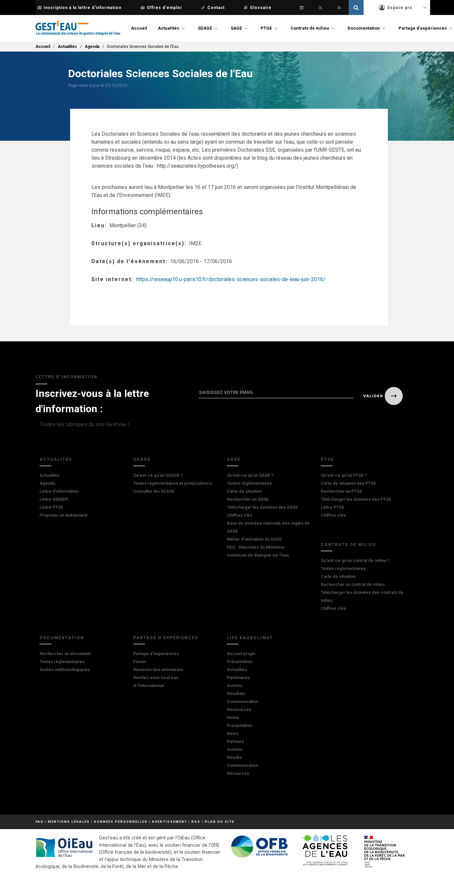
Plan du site (219, 821)
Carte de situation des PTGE (348, 483)
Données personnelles (121, 821)
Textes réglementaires (249, 483)
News (232, 733)
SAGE (236, 28)
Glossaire (261, 7)
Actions (234, 685)
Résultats (236, 693)
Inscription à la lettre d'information (82, 7)
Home (233, 717)
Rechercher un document (65, 653)
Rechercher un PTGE (341, 491)
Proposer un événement (63, 515)
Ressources (239, 709)
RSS (195, 821)
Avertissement (169, 821)
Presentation (239, 725)
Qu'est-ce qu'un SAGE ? (250, 475)
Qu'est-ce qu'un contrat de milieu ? (355, 560)
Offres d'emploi (164, 7)
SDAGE (205, 28)
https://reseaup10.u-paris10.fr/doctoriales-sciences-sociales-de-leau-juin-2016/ (230, 279)
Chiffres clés (239, 515)
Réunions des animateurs (158, 669)
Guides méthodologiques (65, 669)
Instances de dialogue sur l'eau (258, 555)
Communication (242, 701)
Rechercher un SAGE (248, 499)
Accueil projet (241, 653)
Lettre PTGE (51, 507)
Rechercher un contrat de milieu (353, 584)
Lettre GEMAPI (54, 499)
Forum (139, 661)
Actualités (168, 28)
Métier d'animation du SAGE (254, 539)
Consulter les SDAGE (153, 491)
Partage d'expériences (422, 28)
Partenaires (238, 677)
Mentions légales (69, 821)
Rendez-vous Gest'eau (155, 677)
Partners (235, 741)
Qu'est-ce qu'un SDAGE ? (157, 475)
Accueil (139, 28)
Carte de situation (244, 491)
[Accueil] (78, 28)
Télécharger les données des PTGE (356, 499)
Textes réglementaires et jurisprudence (172, 483)
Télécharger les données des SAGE (262, 507)
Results (234, 757)
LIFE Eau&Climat (250, 637)
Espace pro (400, 7)
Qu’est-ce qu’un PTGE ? (344, 475)
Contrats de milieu (309, 28)
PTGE (266, 28)
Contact (216, 7)
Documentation (364, 28)
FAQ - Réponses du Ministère (255, 547)
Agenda (92, 46)
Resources (238, 773)
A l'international (148, 685)
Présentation (239, 661)
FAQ (40, 821)
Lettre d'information (59, 491)
